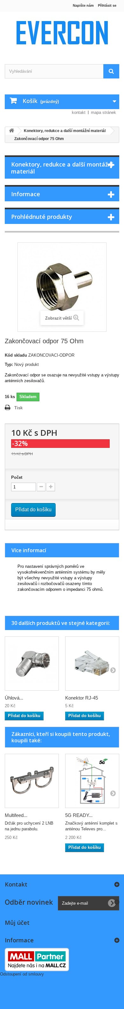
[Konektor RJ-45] (92, 663)
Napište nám (83, 5)
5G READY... (79, 815)
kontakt (79, 112)
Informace (25, 194)
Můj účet (17, 922)
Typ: (9, 364)
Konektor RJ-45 (81, 698)
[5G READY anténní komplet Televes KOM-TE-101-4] (92, 781)
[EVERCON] (62, 32)
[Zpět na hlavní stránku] (11, 131)
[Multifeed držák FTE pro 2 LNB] (32, 781)
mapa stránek (103, 112)
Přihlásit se (107, 5)
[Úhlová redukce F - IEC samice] (32, 663)
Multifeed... (16, 815)
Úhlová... (14, 698)
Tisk (18, 407)
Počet (16, 477)
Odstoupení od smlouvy (22, 974)
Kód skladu (16, 355)
